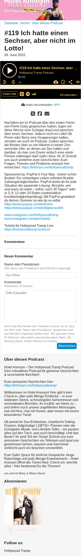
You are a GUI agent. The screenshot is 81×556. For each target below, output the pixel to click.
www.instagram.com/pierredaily (27, 218)
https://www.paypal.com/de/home (28, 204)
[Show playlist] (77, 81)
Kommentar (12, 282)
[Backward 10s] (4, 81)
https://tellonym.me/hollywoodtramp (47, 167)
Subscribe (9, 93)
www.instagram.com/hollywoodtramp (31, 215)
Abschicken (66, 346)
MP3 (57, 104)
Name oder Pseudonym (21, 264)
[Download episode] (55, 81)
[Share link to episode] (70, 81)
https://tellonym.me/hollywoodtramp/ (30, 385)
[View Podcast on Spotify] (28, 93)
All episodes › (69, 95)
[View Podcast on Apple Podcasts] (22, 93)
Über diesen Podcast (47, 23)
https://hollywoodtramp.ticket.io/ (27, 229)
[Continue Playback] (9, 70)
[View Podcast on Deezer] (34, 93)
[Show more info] (62, 81)
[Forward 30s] (13, 81)
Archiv (25, 23)
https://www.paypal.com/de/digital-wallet (33, 208)
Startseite (11, 23)
